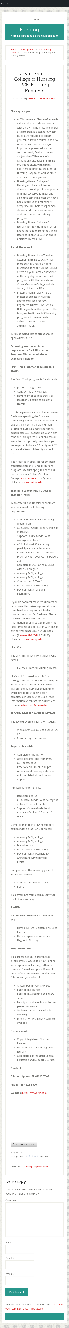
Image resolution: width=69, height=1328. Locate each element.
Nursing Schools (28, 49)
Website (10, 1273)
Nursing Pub (34, 29)
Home (13, 49)
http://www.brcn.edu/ (34, 1092)
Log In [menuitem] (4, 3)
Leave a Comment (48, 98)
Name (9, 1242)
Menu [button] (37, 19)
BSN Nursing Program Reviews (35, 1167)
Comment (12, 1200)
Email (9, 1258)
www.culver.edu (30, 478)
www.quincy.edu (33, 482)
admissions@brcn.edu (34, 705)
